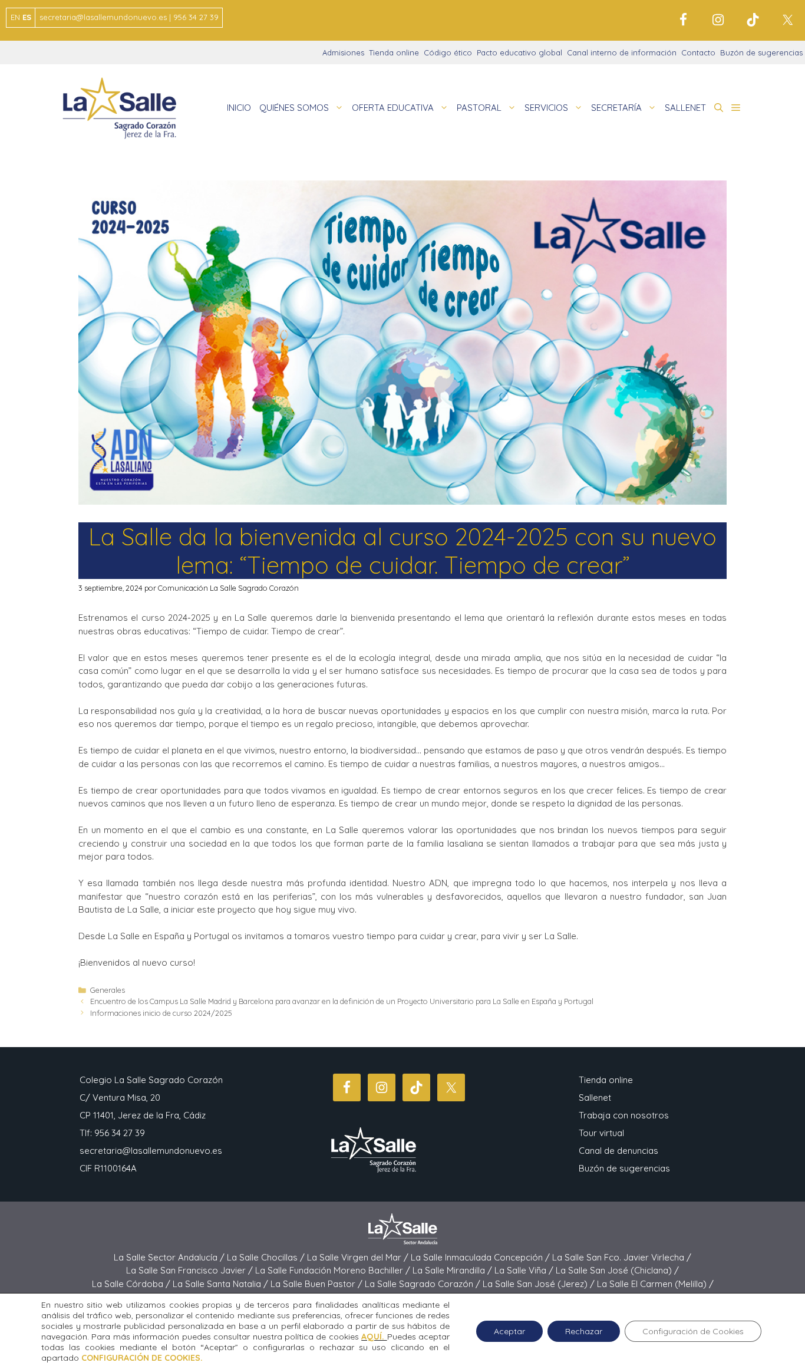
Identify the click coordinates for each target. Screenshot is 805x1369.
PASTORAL (479, 107)
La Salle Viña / (525, 1270)
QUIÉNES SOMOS (294, 107)
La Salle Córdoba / (132, 1283)
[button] (718, 108)
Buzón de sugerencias (761, 52)
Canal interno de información (622, 52)
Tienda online (394, 52)
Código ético (448, 52)
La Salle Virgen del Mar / (359, 1257)
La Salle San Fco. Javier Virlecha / (621, 1257)
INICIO (239, 107)
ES (26, 17)
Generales (107, 990)
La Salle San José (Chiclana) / (617, 1270)
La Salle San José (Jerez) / (540, 1283)
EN (15, 17)
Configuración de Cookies (693, 1331)
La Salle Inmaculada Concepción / (481, 1257)
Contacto (698, 52)
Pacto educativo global (519, 52)
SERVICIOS (546, 107)
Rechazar (583, 1331)
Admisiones (343, 52)
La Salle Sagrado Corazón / (424, 1283)
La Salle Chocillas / (267, 1257)
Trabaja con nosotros (624, 1115)
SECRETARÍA (616, 107)
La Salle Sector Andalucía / (170, 1257)
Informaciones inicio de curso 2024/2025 (161, 1013)
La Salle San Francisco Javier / (190, 1270)
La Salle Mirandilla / (453, 1270)
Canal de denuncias (618, 1150)
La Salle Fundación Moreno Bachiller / (334, 1270)
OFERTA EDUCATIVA (393, 107)
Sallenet (595, 1097)
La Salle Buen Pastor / (317, 1283)
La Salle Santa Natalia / (221, 1283)
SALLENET (685, 107)
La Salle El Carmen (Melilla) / (655, 1283)
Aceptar (509, 1331)
